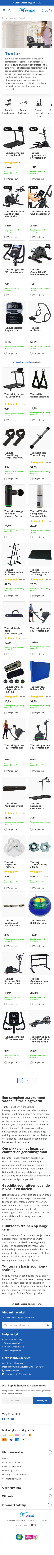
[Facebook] (3, 1419)
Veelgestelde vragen (11, 1478)
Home (4, 18)
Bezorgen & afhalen (13, 1343)
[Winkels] (42, 10)
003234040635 (12, 1370)
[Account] (46, 10)
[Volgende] (34, 1080)
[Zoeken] (9, 10)
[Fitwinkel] (27, 1514)
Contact (5, 1458)
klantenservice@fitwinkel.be (18, 1374)
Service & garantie (12, 1350)
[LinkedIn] (12, 1419)
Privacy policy (33, 1520)
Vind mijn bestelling (13, 1339)
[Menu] (4, 10)
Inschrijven (42, 1400)
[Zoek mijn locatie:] (39, 10)
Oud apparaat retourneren (14, 1474)
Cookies (44, 1520)
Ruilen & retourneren (14, 1346)
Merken (13, 18)
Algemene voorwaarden (16, 1520)
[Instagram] (8, 1419)
